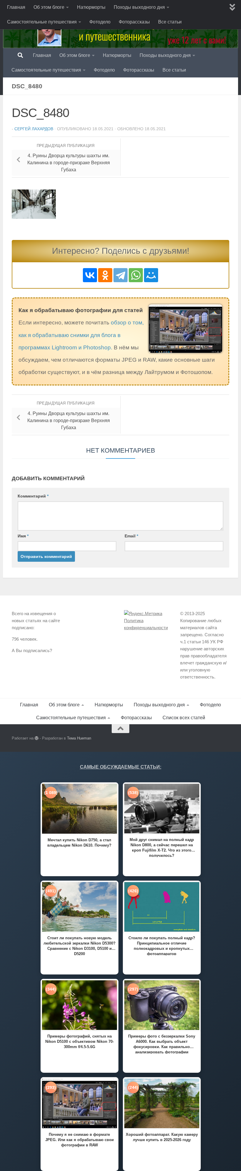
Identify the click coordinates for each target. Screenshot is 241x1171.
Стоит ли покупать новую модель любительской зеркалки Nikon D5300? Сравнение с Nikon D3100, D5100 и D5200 (79, 945)
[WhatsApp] (136, 275)
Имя (23, 536)
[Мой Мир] (151, 275)
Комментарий (33, 496)
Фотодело (100, 21)
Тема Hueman (79, 738)
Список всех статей (184, 717)
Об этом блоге (49, 7)
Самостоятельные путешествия (42, 21)
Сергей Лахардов (33, 128)
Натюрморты (91, 7)
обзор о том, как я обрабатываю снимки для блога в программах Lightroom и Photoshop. (81, 334)
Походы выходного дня (139, 7)
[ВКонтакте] (90, 275)
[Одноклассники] (105, 275)
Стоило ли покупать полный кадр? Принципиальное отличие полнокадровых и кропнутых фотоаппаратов (161, 945)
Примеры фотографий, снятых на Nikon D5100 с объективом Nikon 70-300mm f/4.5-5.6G (79, 1041)
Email (131, 536)
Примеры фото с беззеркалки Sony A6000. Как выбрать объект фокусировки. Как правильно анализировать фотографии (161, 1044)
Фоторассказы (134, 21)
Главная (16, 7)
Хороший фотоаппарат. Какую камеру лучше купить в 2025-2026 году (162, 1137)
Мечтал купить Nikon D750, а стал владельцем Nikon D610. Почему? (79, 842)
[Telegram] (120, 275)
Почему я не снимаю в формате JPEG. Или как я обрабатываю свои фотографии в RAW (79, 1139)
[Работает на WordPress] (37, 738)
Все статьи (170, 21)
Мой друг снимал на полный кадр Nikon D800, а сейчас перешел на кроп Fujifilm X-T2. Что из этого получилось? (162, 847)
